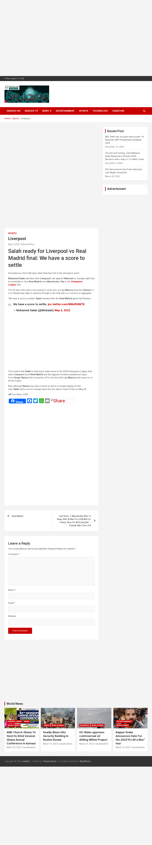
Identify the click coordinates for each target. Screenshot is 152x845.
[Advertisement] (76, 38)
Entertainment (65, 111)
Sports (83, 111)
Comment (14, 554)
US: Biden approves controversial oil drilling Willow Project (93, 736)
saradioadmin (29, 747)
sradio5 (25, 761)
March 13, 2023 (123, 747)
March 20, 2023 (14, 747)
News (45, 111)
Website (12, 616)
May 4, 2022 (62, 310)
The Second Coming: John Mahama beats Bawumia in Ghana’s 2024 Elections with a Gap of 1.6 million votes (124, 156)
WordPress (85, 761)
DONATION (118, 111)
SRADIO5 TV (31, 111)
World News (15, 703)
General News (15, 721)
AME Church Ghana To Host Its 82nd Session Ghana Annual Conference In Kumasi (21, 738)
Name (12, 590)
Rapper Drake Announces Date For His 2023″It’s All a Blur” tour (130, 738)
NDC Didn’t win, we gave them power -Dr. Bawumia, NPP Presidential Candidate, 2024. (124, 139)
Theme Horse (49, 761)
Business (84, 725)
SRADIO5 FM (13, 111)
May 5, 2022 (13, 244)
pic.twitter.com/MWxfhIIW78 (66, 304)
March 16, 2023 (50, 744)
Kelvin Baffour (28, 244)
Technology (100, 111)
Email (11, 603)
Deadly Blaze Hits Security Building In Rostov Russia (55, 736)
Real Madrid (17, 516)
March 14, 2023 (86, 744)
